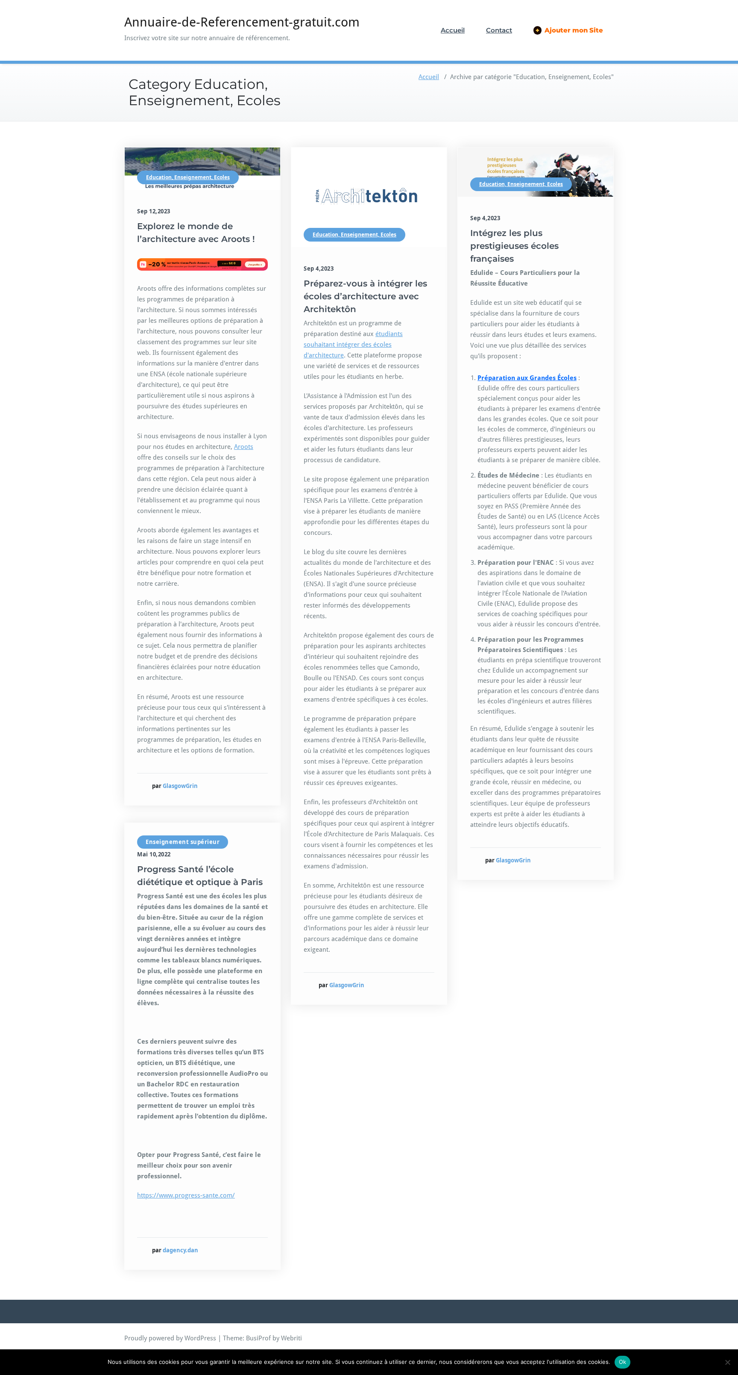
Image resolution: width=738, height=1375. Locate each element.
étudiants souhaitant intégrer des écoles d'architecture (353, 344)
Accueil (453, 30)
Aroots (243, 447)
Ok (623, 1361)
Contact (499, 30)
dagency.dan (180, 1250)
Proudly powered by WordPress (170, 1338)
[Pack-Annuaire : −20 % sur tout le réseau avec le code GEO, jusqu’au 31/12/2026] (202, 264)
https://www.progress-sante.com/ (186, 1195)
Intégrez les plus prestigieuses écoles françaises (514, 246)
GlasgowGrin (180, 786)
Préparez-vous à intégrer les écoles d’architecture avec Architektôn (365, 296)
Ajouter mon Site (569, 30)
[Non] (727, 1362)
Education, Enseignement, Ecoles (188, 177)
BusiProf (258, 1338)
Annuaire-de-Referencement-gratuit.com (242, 22)
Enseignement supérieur (183, 842)
